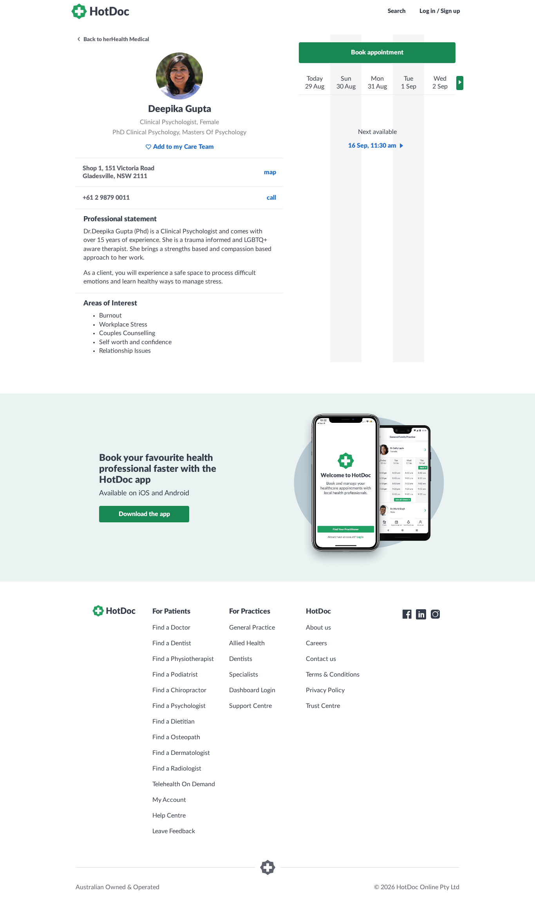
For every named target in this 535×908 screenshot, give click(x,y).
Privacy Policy (325, 690)
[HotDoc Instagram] (435, 614)
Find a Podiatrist (175, 675)
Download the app (144, 514)
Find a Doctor (171, 628)
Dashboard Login (252, 690)
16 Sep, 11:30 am (372, 146)
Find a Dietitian (173, 721)
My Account (169, 800)
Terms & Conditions (333, 675)
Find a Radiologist (176, 768)
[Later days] (459, 83)
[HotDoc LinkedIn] (421, 614)
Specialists (243, 675)
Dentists (240, 659)
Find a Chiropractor (179, 690)
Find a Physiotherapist (183, 659)
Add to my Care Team (183, 147)
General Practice (252, 628)
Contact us (321, 659)
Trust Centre (323, 706)
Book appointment (377, 52)
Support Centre (250, 706)
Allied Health (247, 643)
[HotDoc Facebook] (407, 614)
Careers (316, 643)
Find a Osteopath (176, 737)
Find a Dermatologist (181, 753)
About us (318, 628)
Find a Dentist (171, 643)
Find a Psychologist (179, 706)
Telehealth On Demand (183, 784)
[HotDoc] (100, 11)
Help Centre (169, 815)
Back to (115, 39)
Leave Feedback (173, 831)
